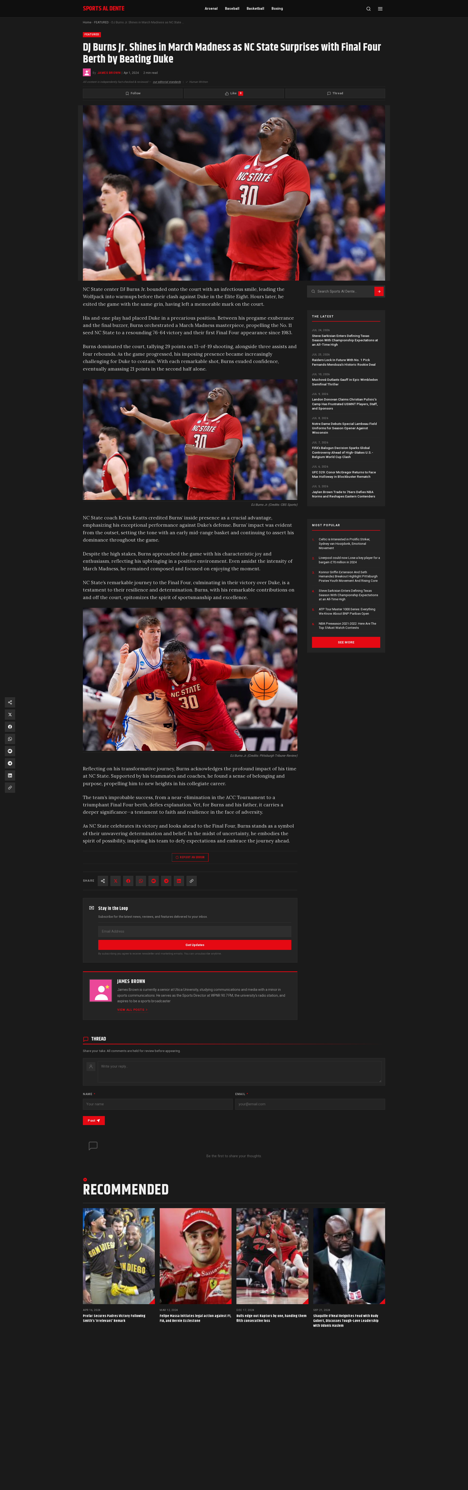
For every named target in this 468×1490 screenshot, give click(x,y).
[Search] (368, 9)
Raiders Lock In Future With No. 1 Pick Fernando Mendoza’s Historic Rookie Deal (344, 362)
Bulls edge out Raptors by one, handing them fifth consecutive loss (271, 1318)
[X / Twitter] (115, 881)
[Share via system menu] (103, 881)
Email (241, 1094)
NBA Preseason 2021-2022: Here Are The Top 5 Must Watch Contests (347, 626)
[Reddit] (153, 881)
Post (91, 1120)
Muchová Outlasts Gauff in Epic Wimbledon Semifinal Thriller (345, 382)
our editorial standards (167, 82)
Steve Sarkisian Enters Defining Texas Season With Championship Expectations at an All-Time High (345, 340)
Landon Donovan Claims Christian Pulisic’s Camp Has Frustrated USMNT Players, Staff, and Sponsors (345, 404)
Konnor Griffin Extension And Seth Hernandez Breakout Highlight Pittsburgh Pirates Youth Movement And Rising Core (348, 576)
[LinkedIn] (179, 881)
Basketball (255, 9)
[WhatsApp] (141, 881)
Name (89, 1094)
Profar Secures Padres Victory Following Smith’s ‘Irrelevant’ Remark (114, 1318)
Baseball (232, 9)
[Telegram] (166, 881)
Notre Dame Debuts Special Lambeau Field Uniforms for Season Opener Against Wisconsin (344, 428)
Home (87, 22)
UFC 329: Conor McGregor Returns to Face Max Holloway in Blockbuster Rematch (344, 474)
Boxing (277, 9)
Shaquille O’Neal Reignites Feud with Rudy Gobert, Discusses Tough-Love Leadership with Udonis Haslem (346, 1320)
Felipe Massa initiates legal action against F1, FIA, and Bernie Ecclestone (195, 1318)
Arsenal (211, 9)
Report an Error (192, 857)
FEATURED (101, 22)
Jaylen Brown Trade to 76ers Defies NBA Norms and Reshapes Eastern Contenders (343, 494)
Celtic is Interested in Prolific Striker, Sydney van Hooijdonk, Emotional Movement (344, 543)
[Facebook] (128, 881)
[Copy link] (191, 881)
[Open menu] (380, 9)
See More (346, 642)
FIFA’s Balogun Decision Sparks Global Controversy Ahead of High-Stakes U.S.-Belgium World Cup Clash (342, 452)
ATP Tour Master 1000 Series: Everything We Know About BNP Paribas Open (347, 611)
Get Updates (194, 945)
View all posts (130, 1010)
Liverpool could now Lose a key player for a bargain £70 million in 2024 (349, 560)
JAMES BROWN (108, 73)
